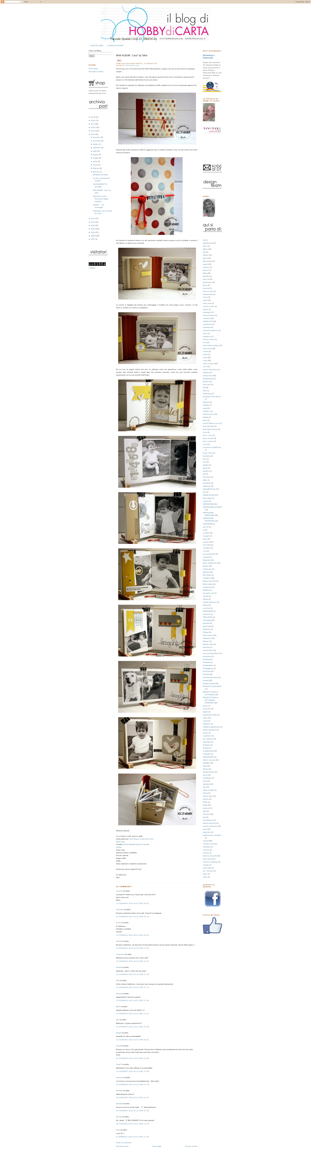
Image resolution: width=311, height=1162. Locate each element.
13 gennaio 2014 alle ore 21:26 (132, 1000)
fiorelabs (119, 1091)
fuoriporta (206, 456)
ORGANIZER (208, 611)
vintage (205, 865)
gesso (205, 468)
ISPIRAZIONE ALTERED (212, 507)
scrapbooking (208, 751)
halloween (207, 486)
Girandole (206, 477)
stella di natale (208, 790)
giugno (96, 154)
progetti (206, 680)
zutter (205, 877)
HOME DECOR (209, 495)
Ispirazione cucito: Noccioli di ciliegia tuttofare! (100, 198)
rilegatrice (206, 724)
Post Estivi (207, 671)
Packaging (207, 620)
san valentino (208, 739)
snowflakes (207, 778)
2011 (93, 225)
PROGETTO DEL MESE (212, 686)
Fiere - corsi (207, 435)
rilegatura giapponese (211, 727)
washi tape (207, 868)
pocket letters (208, 650)
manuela (119, 891)
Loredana (206, 548)
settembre (97, 148)
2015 (93, 131)
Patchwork (207, 638)
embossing (207, 393)
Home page (93, 68)
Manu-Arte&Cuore (210, 563)
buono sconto (208, 291)
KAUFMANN (207, 524)
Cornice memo (208, 339)
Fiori (204, 444)
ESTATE (206, 405)
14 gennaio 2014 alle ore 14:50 (132, 1058)
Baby (205, 273)
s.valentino (207, 736)
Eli (204, 388)
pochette (206, 647)
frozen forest (208, 453)
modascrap (207, 587)
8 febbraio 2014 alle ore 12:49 (132, 1137)
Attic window (207, 261)
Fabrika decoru (209, 414)
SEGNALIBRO (208, 757)
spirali (205, 781)
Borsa (205, 285)
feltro (205, 420)
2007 (93, 239)
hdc (204, 492)
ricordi (205, 721)
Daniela (206, 372)
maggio (96, 158)
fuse (204, 459)
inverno (206, 501)
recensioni (207, 709)
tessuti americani (209, 823)
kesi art (205, 527)
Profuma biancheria (210, 677)
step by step (207, 796)
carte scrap (207, 303)
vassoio (206, 853)
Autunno (206, 267)
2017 (93, 124)
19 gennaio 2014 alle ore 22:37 (132, 1097)
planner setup (208, 644)
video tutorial (208, 859)
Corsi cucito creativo (210, 345)
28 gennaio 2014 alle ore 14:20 (132, 1124)
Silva (205, 766)
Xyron (205, 874)
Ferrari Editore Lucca (211, 423)
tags (204, 811)
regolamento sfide (210, 715)
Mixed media (208, 584)
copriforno (207, 336)
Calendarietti (208, 294)
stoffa (205, 805)
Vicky (118, 1130)
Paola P (119, 1064)
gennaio (96, 172)
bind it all (206, 279)
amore (205, 258)
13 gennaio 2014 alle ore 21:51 (132, 1014)
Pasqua (206, 632)
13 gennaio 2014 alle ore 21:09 (132, 974)
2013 (93, 218)
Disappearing (208, 379)
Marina (205, 566)
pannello (206, 623)
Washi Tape (120, 842)
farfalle (205, 417)
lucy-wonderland (209, 554)
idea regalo (207, 498)
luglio (95, 151)
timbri (205, 829)
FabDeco (206, 411)
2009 (93, 232)
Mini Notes (207, 575)
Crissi (205, 357)
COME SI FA (208, 321)
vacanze (206, 850)
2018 (93, 120)
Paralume (206, 629)
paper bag (207, 626)
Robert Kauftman (209, 730)
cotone (205, 351)
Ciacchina (120, 909)
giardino (206, 471)
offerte (205, 605)
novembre (97, 141)
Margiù (118, 1033)
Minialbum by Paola (100, 175)
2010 (93, 229)
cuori (205, 366)
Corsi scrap (207, 348)
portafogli (206, 659)
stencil (205, 793)
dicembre (97, 137)
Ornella (119, 1046)
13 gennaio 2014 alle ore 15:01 (132, 961)
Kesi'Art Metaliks (129, 844)
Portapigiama (208, 668)
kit (204, 530)
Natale (205, 599)
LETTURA (207, 545)
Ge (204, 462)
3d (204, 240)
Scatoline (206, 745)
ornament (206, 614)
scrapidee (206, 754)
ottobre (96, 144)
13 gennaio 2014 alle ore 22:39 (132, 1027)
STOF (205, 802)
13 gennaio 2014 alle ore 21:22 (132, 987)
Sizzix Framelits (143, 844)
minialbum (207, 578)
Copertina (206, 327)
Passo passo (208, 635)
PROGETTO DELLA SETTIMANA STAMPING (210, 700)
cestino (205, 309)
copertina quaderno (210, 330)
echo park (207, 385)
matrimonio (207, 569)
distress (206, 381)
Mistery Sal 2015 (209, 581)
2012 (93, 222)
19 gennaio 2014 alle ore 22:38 (132, 1111)
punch (205, 706)
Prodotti (206, 674)
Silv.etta (119, 1117)
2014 (93, 134)
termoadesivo (208, 820)
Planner (206, 641)
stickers (206, 799)
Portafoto (206, 662)
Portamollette (208, 665)
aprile (95, 161)
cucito (205, 360)
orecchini (206, 608)
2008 (93, 236)
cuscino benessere (210, 369)
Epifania (206, 402)
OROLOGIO (207, 617)
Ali (204, 252)
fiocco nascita (208, 441)
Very (117, 1020)
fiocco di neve (208, 438)
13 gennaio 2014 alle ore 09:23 (132, 917)
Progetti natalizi (209, 683)
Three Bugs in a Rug (137, 839)
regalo (205, 712)
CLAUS (119, 923)
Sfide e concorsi (209, 760)
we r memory (208, 871)
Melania (206, 572)
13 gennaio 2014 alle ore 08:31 (132, 903)
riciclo (205, 718)
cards (205, 300)
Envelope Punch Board (211, 397)
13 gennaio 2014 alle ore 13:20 (132, 948)
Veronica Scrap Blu (210, 856)
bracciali (206, 288)
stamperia (207, 784)
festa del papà (208, 426)
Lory (204, 551)
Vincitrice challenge (210, 862)
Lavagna (206, 536)
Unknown (119, 1077)
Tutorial (206, 841)
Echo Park (149, 839)
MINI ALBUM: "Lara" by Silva (131, 55)
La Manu (206, 533)
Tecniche (206, 814)
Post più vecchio (191, 1146)
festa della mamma (210, 429)
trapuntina (207, 832)
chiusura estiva (208, 315)
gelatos (205, 465)
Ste (204, 787)
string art (206, 808)
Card (205, 297)
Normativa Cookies (96, 72)
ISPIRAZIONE (208, 504)
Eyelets (119, 847)
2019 (93, 117)
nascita (205, 596)
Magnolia (206, 560)
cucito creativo (208, 363)
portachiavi (207, 656)
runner (205, 733)
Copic (205, 333)
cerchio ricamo (208, 306)
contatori (92, 268)
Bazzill (118, 836)
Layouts (206, 542)
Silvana (205, 769)
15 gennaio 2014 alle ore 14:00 (132, 1071)
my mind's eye (208, 593)
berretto (206, 276)
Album (205, 249)
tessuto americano (210, 826)
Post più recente (122, 1146)
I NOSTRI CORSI (96, 46)
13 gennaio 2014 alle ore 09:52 (132, 935)
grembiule (207, 483)
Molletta (206, 590)
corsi (205, 342)
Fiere (205, 432)
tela (204, 817)
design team (207, 376)
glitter (205, 480)
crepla (205, 354)
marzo (95, 165)
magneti (206, 557)
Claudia (119, 941)
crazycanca (120, 954)
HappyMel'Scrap (209, 489)
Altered (205, 255)
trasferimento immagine (212, 835)
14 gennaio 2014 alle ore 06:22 (132, 1040)
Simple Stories (208, 772)
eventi (205, 408)
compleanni (207, 324)
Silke (118, 980)
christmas (206, 318)
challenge (206, 312)
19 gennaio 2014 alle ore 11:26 (132, 1084)
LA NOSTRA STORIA (115, 46)
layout (205, 539)
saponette (207, 742)
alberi (205, 246)
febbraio (96, 168)
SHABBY (206, 763)
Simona (119, 994)
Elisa (205, 391)
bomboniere (207, 282)
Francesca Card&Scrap (212, 447)
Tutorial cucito (208, 844)
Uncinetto (206, 847)
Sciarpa (206, 748)
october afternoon (210, 602)
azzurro (206, 270)
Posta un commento (123, 1143)
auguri (205, 264)
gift (204, 474)
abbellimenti (207, 243)
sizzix (205, 775)
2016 (93, 127)
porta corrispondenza (211, 653)
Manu (118, 1007)
